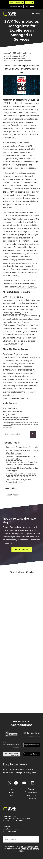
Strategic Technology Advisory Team (18, 311)
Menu (37, 13)
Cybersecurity (15, 56)
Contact (11, 795)
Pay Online (29, 6)
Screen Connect (16, 3)
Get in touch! (21, 549)
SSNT (20, 344)
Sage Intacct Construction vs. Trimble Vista (22, 447)
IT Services (28, 422)
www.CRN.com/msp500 (26, 287)
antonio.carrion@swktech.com (16, 417)
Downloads (32, 798)
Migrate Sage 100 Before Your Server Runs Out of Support (22, 469)
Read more (13, 625)
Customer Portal (15, 6)
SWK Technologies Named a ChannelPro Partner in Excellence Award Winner (21, 463)
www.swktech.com (11, 300)
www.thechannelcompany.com (16, 398)
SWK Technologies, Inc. (28, 846)
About (11, 792)
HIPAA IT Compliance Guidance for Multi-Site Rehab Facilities (22, 452)
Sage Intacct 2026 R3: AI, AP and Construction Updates (18, 481)
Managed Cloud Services (18, 325)
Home (5, 56)
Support (30, 3)
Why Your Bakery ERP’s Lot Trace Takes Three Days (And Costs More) (21, 475)
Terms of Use (26, 849)
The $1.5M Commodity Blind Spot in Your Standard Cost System (22, 457)
